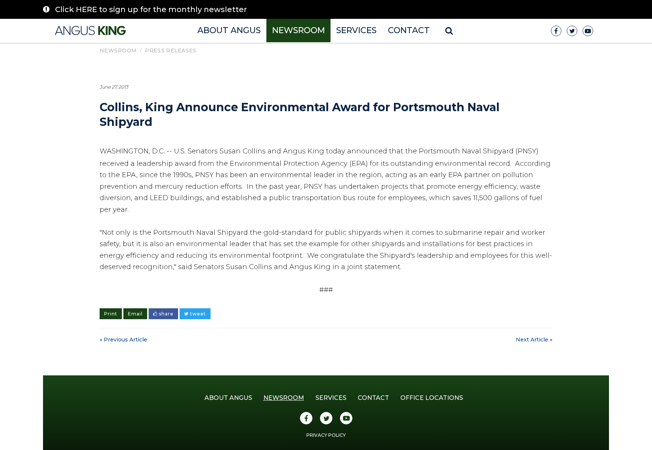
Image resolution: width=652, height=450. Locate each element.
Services (356, 30)
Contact (409, 30)
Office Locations (431, 397)
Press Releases (170, 50)
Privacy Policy (326, 435)
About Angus (229, 30)
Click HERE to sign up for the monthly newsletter (151, 9)
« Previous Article (123, 339)
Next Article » (534, 339)
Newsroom (298, 30)
